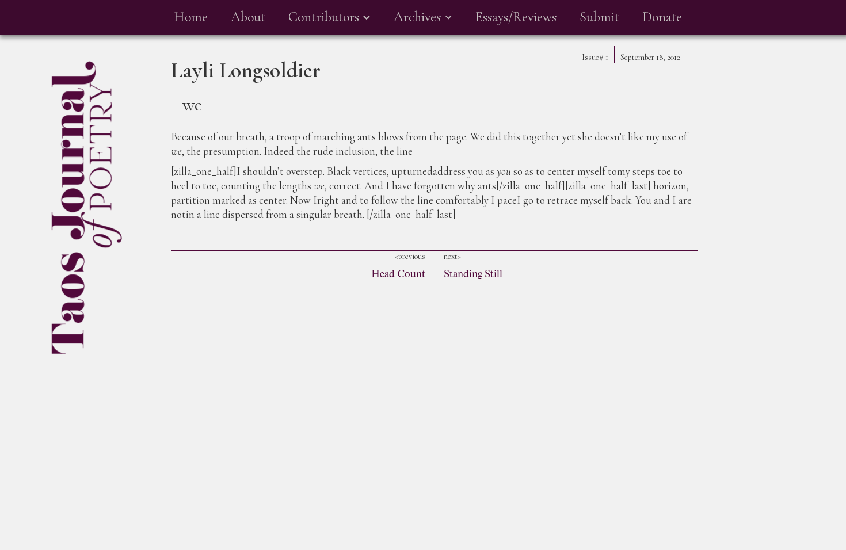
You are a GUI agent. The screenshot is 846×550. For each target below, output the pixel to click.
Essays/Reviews (516, 17)
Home (191, 17)
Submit (599, 17)
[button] (329, 17)
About (248, 17)
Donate (662, 17)
